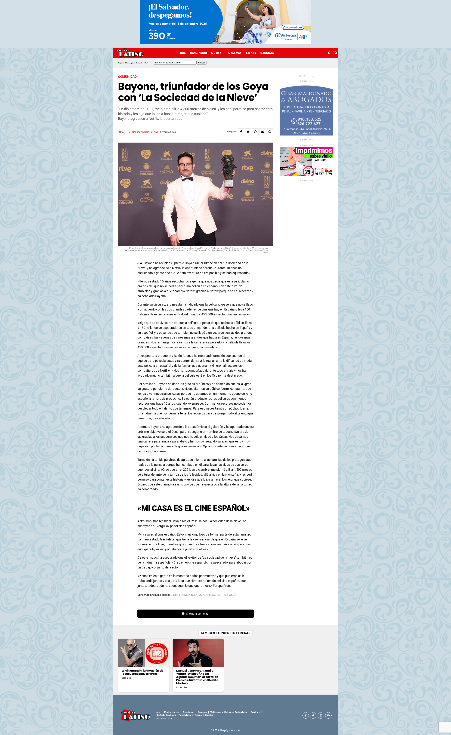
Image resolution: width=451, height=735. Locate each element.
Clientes (209, 715)
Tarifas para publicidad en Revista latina (228, 712)
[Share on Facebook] (241, 131)
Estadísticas (188, 712)
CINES (174, 594)
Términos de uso (171, 712)
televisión (229, 594)
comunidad (189, 594)
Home (181, 53)
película (213, 594)
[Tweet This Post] (248, 131)
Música (216, 53)
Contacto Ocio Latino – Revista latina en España (179, 715)
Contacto (267, 53)
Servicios (255, 712)
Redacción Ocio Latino (144, 132)
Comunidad (198, 53)
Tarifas (251, 53)
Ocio (202, 594)
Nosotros (234, 53)
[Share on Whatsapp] (255, 131)
